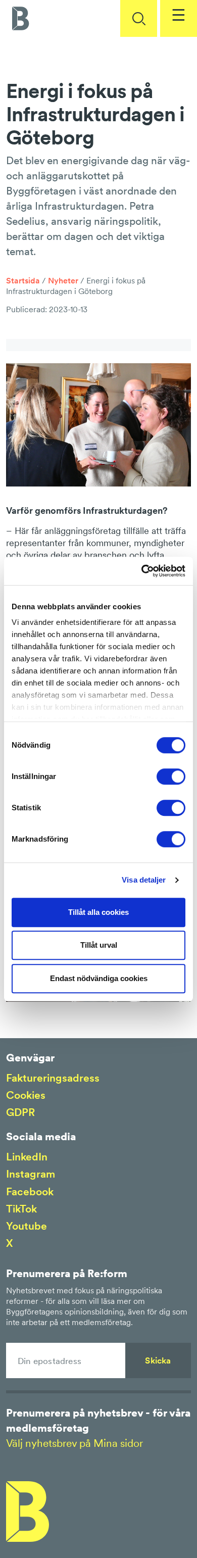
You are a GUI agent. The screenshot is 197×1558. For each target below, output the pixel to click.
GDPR (20, 1112)
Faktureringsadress (53, 1078)
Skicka (158, 1360)
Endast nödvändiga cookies (98, 978)
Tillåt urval (98, 945)
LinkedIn (26, 1156)
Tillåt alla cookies (98, 912)
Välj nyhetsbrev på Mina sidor (74, 1443)
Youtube (26, 1226)
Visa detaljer (144, 879)
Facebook (30, 1191)
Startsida (23, 280)
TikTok (21, 1208)
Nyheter (63, 280)
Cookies (25, 1095)
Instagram (30, 1174)
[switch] (171, 776)
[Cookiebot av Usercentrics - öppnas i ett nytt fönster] (141, 570)
